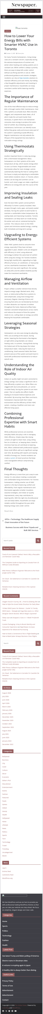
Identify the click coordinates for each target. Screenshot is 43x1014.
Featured (5, 798)
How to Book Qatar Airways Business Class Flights (19, 636)
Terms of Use (7, 986)
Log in (4, 868)
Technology (6, 842)
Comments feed (7, 875)
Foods (4, 801)
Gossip (4, 811)
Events (4, 791)
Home (4, 822)
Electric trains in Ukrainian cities (15, 961)
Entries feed (6, 871)
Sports (4, 835)
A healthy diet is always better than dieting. (19, 970)
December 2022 (7, 744)
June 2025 (5, 737)
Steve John (21, 53)
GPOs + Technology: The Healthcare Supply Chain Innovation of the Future (22, 520)
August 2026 (6, 693)
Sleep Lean (6, 618)
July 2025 (5, 734)
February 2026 (7, 710)
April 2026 (5, 703)
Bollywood (5, 756)
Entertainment (7, 787)
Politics (4, 832)
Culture (5, 770)
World (4, 856)
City (3, 763)
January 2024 (6, 741)
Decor (4, 774)
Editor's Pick (6, 780)
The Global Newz (21, 1005)
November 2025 (7, 720)
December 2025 (7, 717)
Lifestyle (7, 31)
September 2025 (8, 727)
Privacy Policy (7, 981)
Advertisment (7, 990)
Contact (5, 1000)
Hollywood (5, 818)
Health (4, 815)
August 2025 (6, 731)
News (4, 828)
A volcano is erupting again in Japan (16, 965)
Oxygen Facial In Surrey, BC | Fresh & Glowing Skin (20, 602)
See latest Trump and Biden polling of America (20, 956)
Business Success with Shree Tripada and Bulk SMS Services (22, 529)
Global (4, 808)
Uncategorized (7, 852)
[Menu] (3, 16)
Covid (4, 767)
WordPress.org (7, 878)
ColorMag (5, 1008)
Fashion (5, 794)
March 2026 (6, 707)
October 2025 (7, 724)
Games (4, 804)
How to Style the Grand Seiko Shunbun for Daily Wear (21, 604)
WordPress (16, 1008)
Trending (5, 849)
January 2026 (6, 714)
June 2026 (5, 700)
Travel (4, 846)
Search (38, 540)
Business (5, 760)
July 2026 (5, 696)
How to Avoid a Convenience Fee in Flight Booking (19, 634)
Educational (6, 784)
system (12, 458)
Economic (5, 777)
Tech (4, 839)
